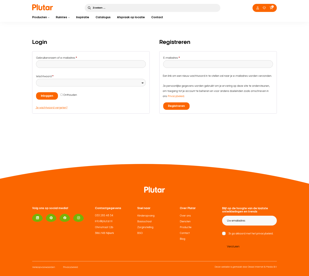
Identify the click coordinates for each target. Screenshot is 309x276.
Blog (182, 238)
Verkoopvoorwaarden (43, 267)
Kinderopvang (145, 215)
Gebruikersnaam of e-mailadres (60, 57)
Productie (186, 227)
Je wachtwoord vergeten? (52, 107)
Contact (157, 17)
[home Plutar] (42, 7)
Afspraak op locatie (131, 17)
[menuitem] (40, 17)
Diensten (185, 221)
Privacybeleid (176, 96)
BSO (140, 233)
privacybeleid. (264, 233)
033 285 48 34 (104, 215)
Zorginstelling (145, 227)
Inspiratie (82, 17)
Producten (39, 17)
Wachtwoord (49, 76)
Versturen (233, 246)
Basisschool (144, 221)
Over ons (185, 215)
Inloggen (47, 96)
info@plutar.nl (103, 221)
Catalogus (103, 17)
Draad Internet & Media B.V (262, 267)
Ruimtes (61, 17)
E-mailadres (175, 57)
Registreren (176, 106)
